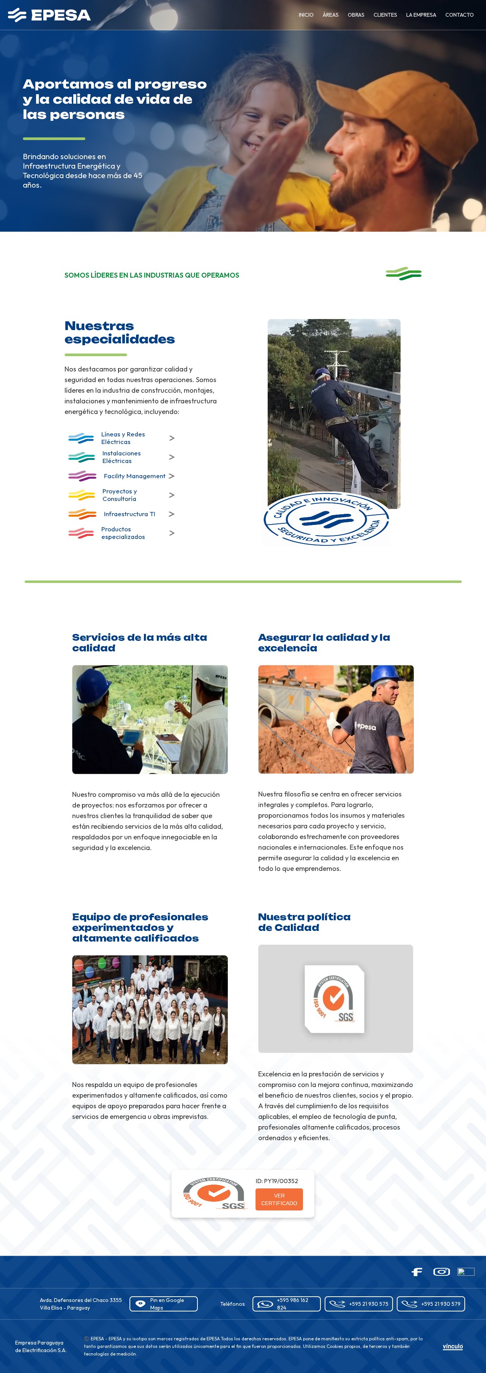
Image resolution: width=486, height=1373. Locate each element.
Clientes (385, 14)
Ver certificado (279, 1199)
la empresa (421, 14)
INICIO (306, 14)
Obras (356, 14)
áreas (331, 14)
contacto (459, 14)
